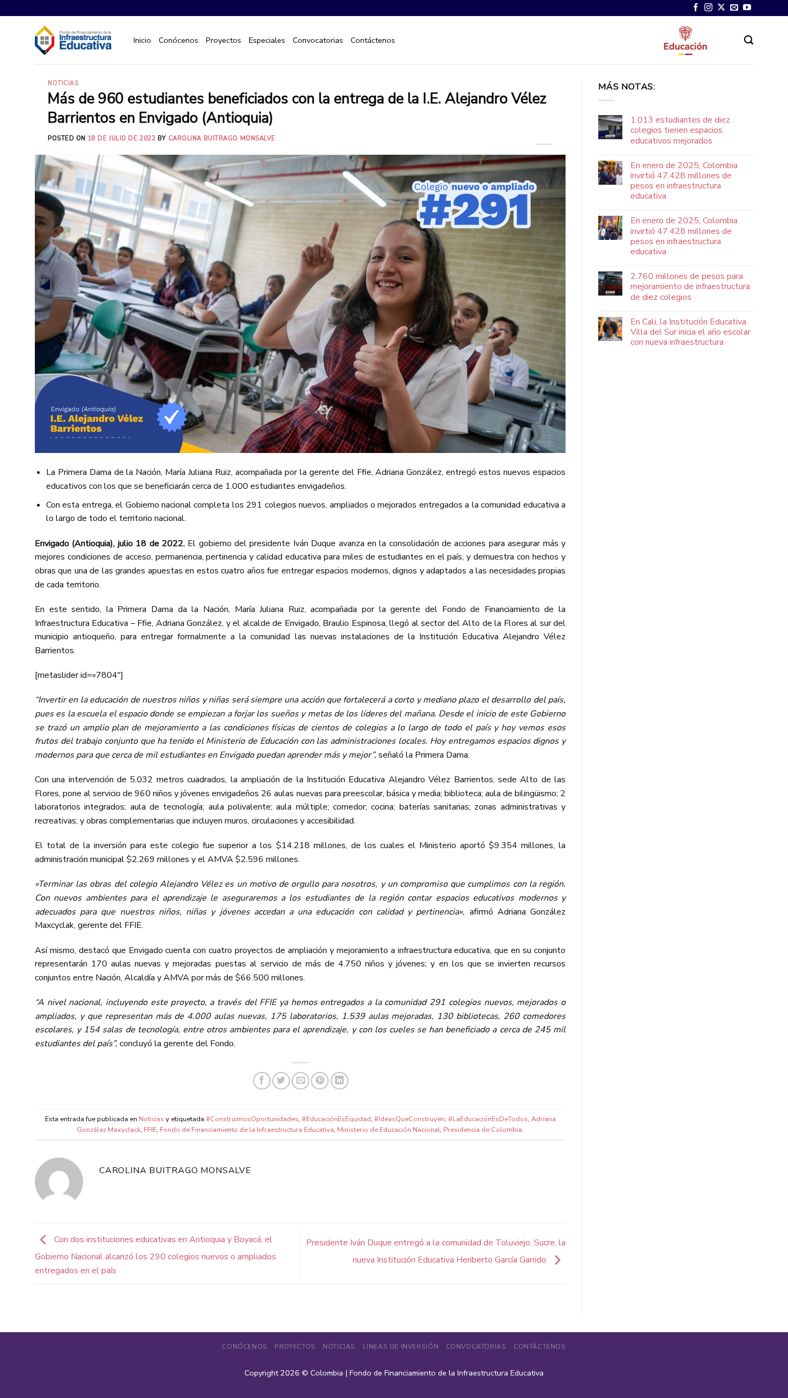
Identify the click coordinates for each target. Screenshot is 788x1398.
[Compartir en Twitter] (281, 1081)
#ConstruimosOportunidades (252, 1119)
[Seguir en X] (721, 7)
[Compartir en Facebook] (262, 1081)
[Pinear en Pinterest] (320, 1081)
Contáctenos (373, 40)
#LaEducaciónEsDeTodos (488, 1119)
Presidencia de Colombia (482, 1130)
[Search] (748, 40)
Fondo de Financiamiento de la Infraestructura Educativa (247, 1130)
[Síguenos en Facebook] (696, 7)
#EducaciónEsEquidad (336, 1119)
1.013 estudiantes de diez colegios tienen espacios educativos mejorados (680, 130)
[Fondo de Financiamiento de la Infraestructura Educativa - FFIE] (73, 40)
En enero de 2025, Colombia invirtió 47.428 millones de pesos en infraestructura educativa (684, 181)
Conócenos (178, 40)
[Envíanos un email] (734, 7)
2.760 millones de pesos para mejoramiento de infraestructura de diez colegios (690, 287)
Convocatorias (318, 40)
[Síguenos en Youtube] (747, 7)
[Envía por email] (300, 1081)
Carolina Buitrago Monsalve (222, 138)
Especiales (267, 40)
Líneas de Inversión (401, 1346)
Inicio (142, 40)
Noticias (63, 83)
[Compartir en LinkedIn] (339, 1081)
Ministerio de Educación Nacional (388, 1130)
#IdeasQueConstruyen (409, 1119)
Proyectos (223, 40)
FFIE (150, 1130)
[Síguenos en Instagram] (708, 7)
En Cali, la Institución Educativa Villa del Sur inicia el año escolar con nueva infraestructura (690, 332)
